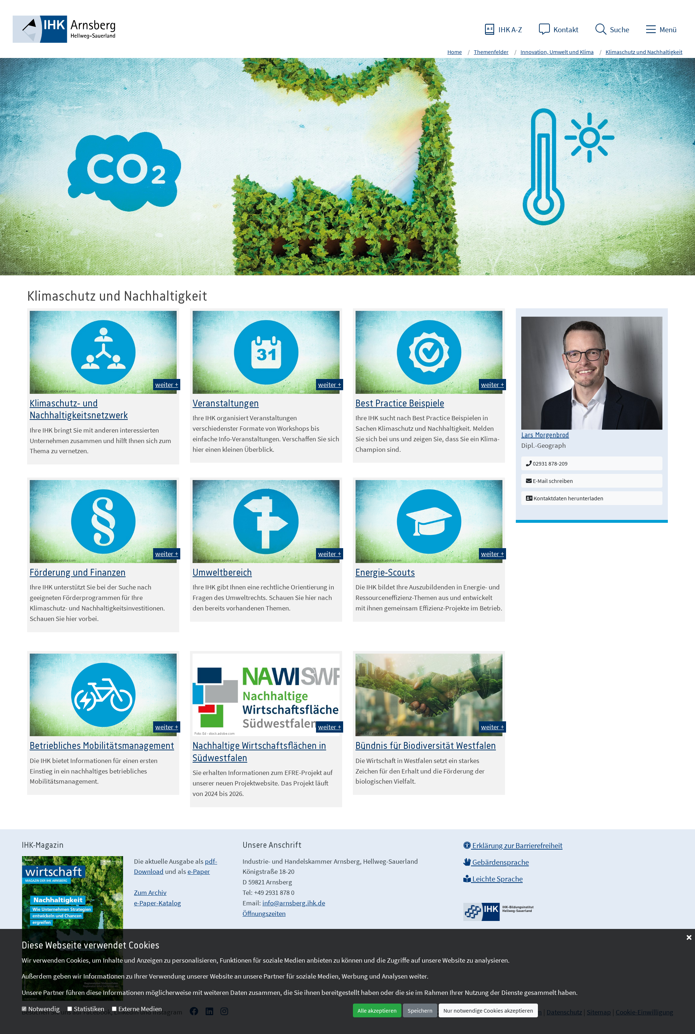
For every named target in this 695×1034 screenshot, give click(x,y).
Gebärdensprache (500, 862)
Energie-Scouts (385, 573)
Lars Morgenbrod (545, 435)
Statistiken (89, 1008)
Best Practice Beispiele (399, 404)
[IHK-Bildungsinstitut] (499, 909)
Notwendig (44, 1008)
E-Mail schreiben (552, 480)
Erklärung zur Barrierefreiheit (517, 845)
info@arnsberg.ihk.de (293, 903)
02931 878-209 (550, 463)
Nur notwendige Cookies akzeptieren (488, 1010)
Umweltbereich (222, 573)
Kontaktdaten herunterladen (567, 498)
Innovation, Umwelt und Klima (557, 51)
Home (454, 51)
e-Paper (199, 871)
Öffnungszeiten (264, 913)
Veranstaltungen (226, 404)
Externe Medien (140, 1008)
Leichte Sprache (497, 879)
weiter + (166, 384)
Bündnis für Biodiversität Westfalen (425, 746)
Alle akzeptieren (377, 1010)
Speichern (420, 1010)
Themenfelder (491, 51)
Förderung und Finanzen (78, 573)
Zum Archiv (150, 892)
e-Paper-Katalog (157, 903)
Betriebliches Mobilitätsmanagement (102, 746)
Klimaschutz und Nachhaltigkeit (644, 51)
